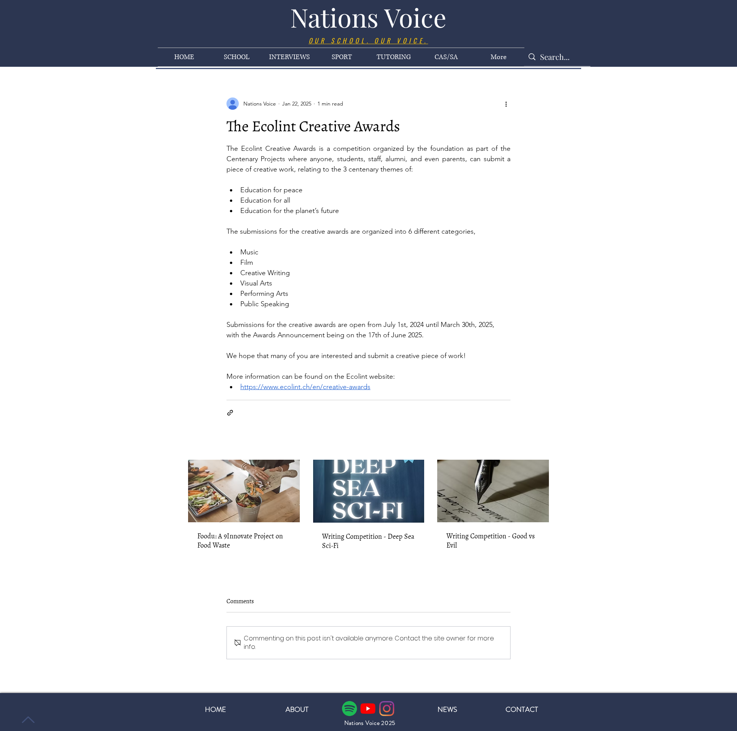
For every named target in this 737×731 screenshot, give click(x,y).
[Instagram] (386, 708)
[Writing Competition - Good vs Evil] (493, 491)
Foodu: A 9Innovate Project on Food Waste (240, 540)
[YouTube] (367, 708)
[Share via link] (230, 412)
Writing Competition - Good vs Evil (490, 540)
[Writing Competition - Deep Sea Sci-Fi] (369, 491)
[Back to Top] (27, 719)
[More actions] (506, 103)
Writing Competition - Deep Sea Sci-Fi (368, 541)
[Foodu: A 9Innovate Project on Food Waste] (244, 491)
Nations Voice (368, 17)
